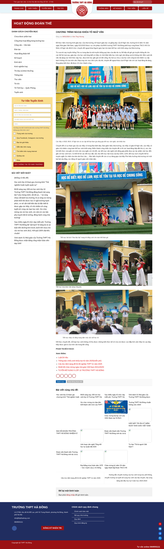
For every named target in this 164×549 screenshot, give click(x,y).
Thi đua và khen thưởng (23, 71)
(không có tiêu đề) (21, 178)
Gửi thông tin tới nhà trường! (29, 164)
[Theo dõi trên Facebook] (14, 528)
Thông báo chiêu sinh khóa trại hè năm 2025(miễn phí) (79, 361)
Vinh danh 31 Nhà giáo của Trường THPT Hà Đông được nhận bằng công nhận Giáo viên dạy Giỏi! (32, 240)
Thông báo (103, 8)
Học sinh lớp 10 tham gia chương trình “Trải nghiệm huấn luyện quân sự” (31, 183)
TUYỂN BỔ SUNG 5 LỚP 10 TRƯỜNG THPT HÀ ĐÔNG (81, 370)
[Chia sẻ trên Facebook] (58, 376)
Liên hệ (145, 8)
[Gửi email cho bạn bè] (66, 376)
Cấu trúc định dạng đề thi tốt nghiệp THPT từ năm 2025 (80, 364)
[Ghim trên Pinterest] (70, 376)
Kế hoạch (117, 8)
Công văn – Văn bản (22, 45)
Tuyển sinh (46, 8)
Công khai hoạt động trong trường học (29, 41)
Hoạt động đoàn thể (33, 23)
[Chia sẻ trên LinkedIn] (74, 376)
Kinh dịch (18, 62)
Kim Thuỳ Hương (78, 36)
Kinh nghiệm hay (21, 66)
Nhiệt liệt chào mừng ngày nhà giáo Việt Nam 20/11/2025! (81, 367)
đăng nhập (70, 495)
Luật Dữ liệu (63, 357)
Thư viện (131, 8)
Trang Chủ (19, 8)
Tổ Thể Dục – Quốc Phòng (24, 88)
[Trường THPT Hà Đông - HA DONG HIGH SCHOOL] (82, 9)
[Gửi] (150, 2)
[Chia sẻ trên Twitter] (62, 376)
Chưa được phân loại (22, 36)
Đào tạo (17, 49)
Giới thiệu (32, 8)
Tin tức (60, 8)
